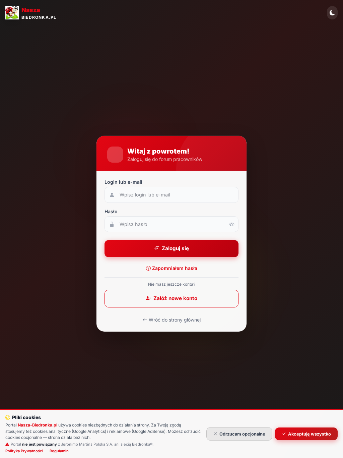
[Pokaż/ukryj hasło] (231, 224)
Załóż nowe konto (175, 298)
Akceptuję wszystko (309, 434)
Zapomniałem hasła (174, 268)
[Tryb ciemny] (332, 12)
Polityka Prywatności (24, 451)
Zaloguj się (175, 248)
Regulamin (59, 451)
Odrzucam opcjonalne (242, 434)
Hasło (111, 211)
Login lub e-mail (123, 182)
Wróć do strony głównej (175, 320)
